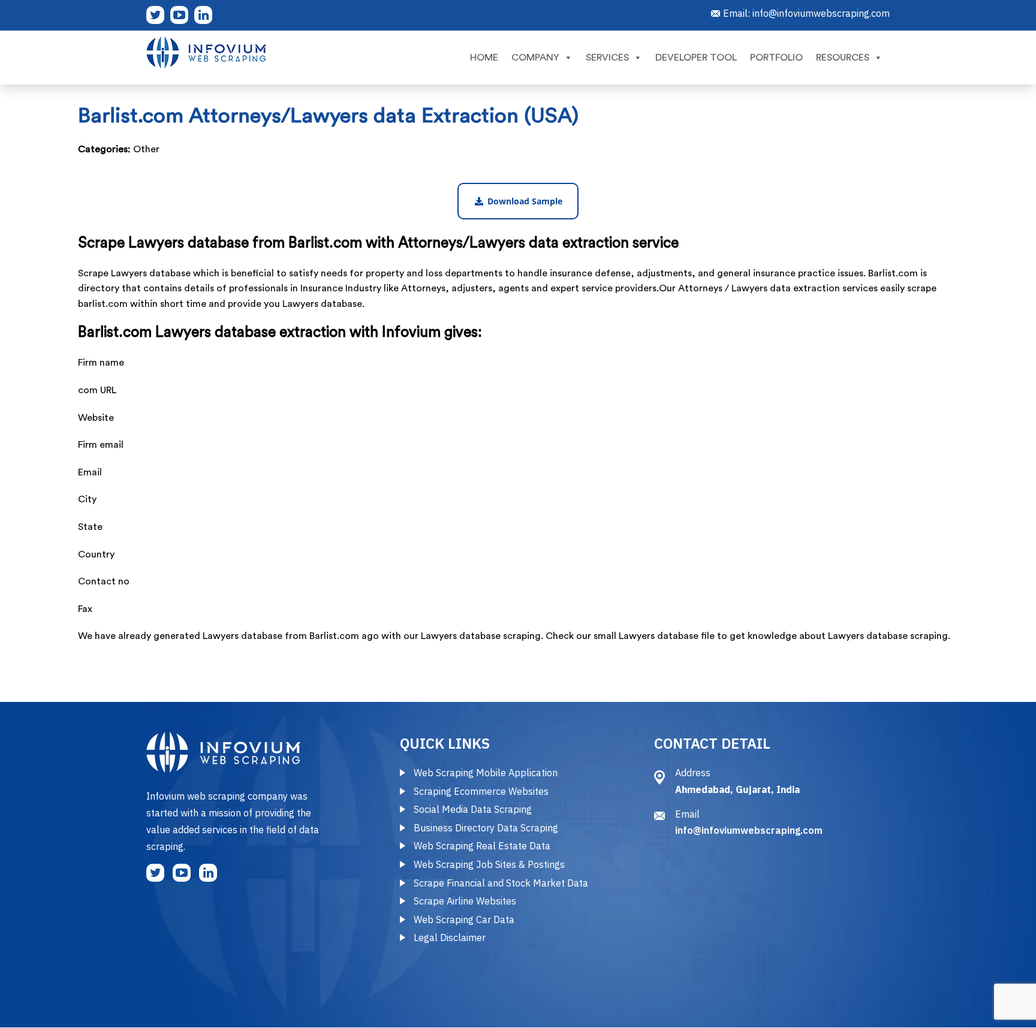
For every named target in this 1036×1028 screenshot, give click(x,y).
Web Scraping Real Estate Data (482, 846)
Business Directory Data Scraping (486, 828)
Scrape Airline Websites (465, 901)
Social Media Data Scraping (473, 809)
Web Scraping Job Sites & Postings (489, 864)
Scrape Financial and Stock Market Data (501, 883)
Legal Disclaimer (450, 937)
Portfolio (776, 57)
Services (607, 57)
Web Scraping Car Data (464, 919)
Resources (842, 57)
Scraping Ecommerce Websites (481, 791)
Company (535, 57)
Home (484, 57)
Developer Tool (696, 57)
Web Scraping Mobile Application (486, 773)
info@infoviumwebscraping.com (821, 13)
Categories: (104, 149)
